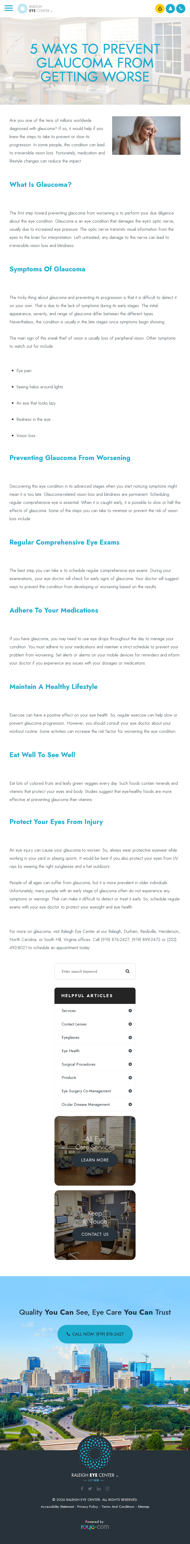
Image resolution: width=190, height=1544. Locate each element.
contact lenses (74, 1024)
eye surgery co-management (86, 1091)
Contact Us (95, 1234)
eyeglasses (70, 1037)
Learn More (95, 1160)
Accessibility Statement (57, 1506)
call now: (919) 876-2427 (98, 1334)
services (69, 1010)
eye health (70, 1051)
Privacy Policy (87, 1506)
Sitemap (143, 1506)
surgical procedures (78, 1064)
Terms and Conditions (117, 1506)
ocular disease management (86, 1104)
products (69, 1077)
